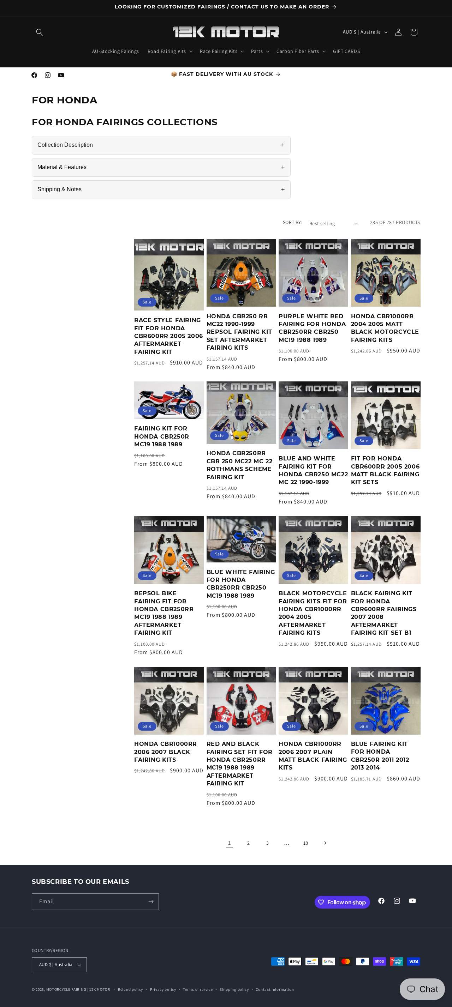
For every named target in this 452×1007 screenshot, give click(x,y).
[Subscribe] (151, 901)
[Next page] (325, 843)
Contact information (275, 989)
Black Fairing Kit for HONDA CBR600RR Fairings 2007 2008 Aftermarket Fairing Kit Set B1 (384, 613)
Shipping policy (234, 989)
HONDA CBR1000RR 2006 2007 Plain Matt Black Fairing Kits (313, 756)
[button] (39, 32)
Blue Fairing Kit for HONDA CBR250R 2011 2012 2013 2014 (380, 756)
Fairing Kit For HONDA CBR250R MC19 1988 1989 (161, 437)
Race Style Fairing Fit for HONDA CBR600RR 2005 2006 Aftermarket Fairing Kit (168, 336)
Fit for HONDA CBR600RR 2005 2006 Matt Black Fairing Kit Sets (385, 471)
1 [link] (229, 842)
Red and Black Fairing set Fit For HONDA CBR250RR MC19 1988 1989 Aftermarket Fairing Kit (240, 764)
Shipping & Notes (161, 189)
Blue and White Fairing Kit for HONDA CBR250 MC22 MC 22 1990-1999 (313, 471)
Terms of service (198, 989)
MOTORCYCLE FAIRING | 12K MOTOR (78, 989)
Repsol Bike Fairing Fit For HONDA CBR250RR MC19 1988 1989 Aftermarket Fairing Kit (164, 613)
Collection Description (161, 145)
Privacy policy (163, 989)
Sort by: (292, 222)
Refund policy (130, 989)
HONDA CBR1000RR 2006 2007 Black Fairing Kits (165, 752)
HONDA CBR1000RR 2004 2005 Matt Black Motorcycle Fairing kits (385, 328)
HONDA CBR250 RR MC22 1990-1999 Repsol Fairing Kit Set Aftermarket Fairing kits (239, 332)
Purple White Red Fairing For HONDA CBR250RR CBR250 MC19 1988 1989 (312, 328)
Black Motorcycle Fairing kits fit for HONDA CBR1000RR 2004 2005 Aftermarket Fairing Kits (313, 613)
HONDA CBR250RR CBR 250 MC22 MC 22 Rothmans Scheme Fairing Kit (240, 465)
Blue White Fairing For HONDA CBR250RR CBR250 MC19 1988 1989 (241, 584)
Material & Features (161, 167)
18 (305, 842)
